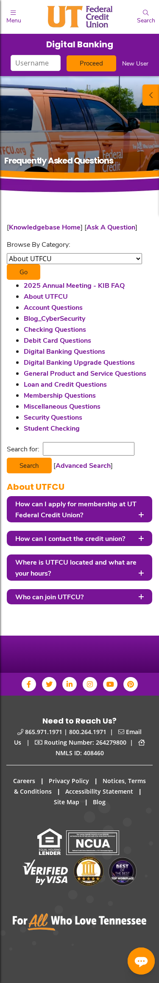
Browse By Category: (38, 244)
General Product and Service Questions (85, 373)
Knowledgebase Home (45, 226)
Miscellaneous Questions (62, 405)
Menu (13, 20)
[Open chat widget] (141, 961)
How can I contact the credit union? (70, 538)
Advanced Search (83, 465)
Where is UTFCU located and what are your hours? (76, 567)
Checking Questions (55, 329)
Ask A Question (110, 226)
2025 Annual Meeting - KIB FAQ (74, 285)
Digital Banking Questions (64, 351)
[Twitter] (49, 684)
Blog (99, 802)
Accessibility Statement (99, 791)
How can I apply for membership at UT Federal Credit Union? (76, 509)
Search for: (23, 448)
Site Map (66, 802)
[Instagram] (90, 684)
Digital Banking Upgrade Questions (79, 362)
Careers (24, 781)
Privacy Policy (69, 781)
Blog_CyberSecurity (54, 318)
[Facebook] (29, 684)
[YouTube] (110, 684)
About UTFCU (46, 296)
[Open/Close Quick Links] (150, 95)
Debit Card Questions (57, 340)
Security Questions (53, 416)
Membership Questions (60, 394)
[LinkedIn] (69, 684)
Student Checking (52, 427)
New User (135, 63)
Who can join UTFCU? (49, 596)
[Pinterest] (130, 684)
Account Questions (53, 307)
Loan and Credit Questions (65, 384)
